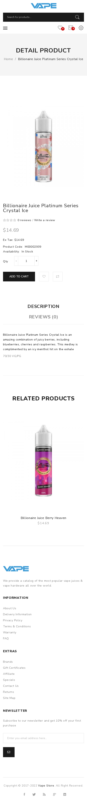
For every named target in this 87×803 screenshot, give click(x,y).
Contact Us (11, 686)
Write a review (44, 220)
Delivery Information (17, 614)
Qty (5, 261)
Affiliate (9, 674)
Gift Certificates (14, 668)
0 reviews (24, 220)
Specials (9, 680)
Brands (8, 662)
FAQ (6, 638)
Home (8, 59)
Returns (8, 692)
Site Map (9, 698)
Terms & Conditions (17, 626)
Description (43, 307)
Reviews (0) (43, 317)
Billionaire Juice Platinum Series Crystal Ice (50, 59)
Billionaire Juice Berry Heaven (43, 518)
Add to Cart (19, 276)
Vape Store (46, 786)
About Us (9, 608)
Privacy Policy (12, 620)
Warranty (9, 632)
